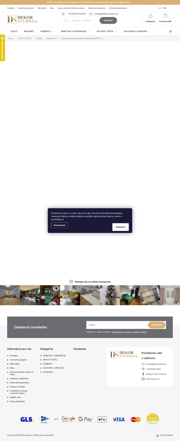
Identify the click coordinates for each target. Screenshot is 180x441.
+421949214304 (153, 369)
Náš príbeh (41, 8)
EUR (164, 8)
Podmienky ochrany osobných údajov (18, 392)
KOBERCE (47, 364)
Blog (52, 8)
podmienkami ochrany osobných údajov (129, 332)
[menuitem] (14, 31)
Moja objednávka (17, 401)
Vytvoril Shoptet (166, 435)
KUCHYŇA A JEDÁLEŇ (53, 368)
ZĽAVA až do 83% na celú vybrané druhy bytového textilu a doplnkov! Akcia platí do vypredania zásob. (88, 2)
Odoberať (156, 325)
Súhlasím (120, 226)
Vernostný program (26, 8)
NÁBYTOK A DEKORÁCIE (54, 356)
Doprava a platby (17, 386)
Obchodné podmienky (118, 8)
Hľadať (108, 20)
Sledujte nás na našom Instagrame (93, 281)
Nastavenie (59, 225)
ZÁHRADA (48, 372)
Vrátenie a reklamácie (96, 8)
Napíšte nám (15, 397)
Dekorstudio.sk (153, 379)
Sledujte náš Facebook (156, 374)
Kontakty (10, 8)
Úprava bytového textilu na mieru (71, 8)
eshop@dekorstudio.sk (156, 364)
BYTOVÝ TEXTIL (50, 360)
